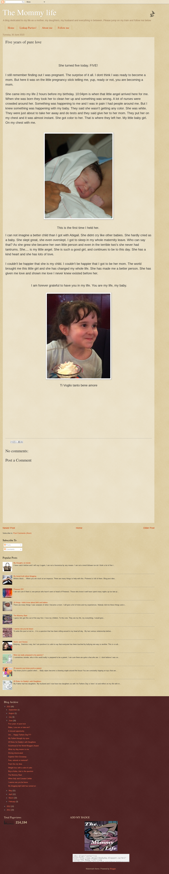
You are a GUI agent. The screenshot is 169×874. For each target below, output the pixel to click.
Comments (10, 549)
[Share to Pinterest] (21, 442)
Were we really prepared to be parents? (28, 655)
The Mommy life (30, 12)
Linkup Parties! (28, 27)
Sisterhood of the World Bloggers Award (23, 746)
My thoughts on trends (22, 563)
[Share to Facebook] (19, 442)
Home (11, 27)
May (11, 791)
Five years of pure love (17, 724)
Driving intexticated (15, 753)
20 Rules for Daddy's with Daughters (27, 681)
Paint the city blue (15, 764)
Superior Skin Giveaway (17, 757)
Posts (8, 545)
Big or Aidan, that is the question (20, 771)
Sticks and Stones (20, 642)
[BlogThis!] (14, 442)
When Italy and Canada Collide (20, 779)
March (11, 798)
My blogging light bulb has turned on (22, 786)
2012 (9, 806)
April (11, 794)
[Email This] (11, 442)
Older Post (148, 528)
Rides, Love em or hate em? (19, 727)
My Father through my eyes (18, 738)
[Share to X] (16, 442)
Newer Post (9, 528)
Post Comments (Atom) (22, 533)
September (13, 710)
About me (47, 27)
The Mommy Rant (20, 616)
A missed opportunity (16, 731)
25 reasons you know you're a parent (27, 668)
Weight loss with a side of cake (20, 768)
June (11, 721)
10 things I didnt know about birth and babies (30, 602)
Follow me (63, 27)
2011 (9, 810)
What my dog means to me (18, 749)
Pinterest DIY (18, 589)
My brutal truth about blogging (24, 576)
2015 (9, 707)
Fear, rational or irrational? (18, 760)
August (12, 713)
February (12, 802)
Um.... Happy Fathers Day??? (19, 735)
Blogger (113, 869)
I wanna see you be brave (23, 629)
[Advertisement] (78, 418)
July (10, 717)
